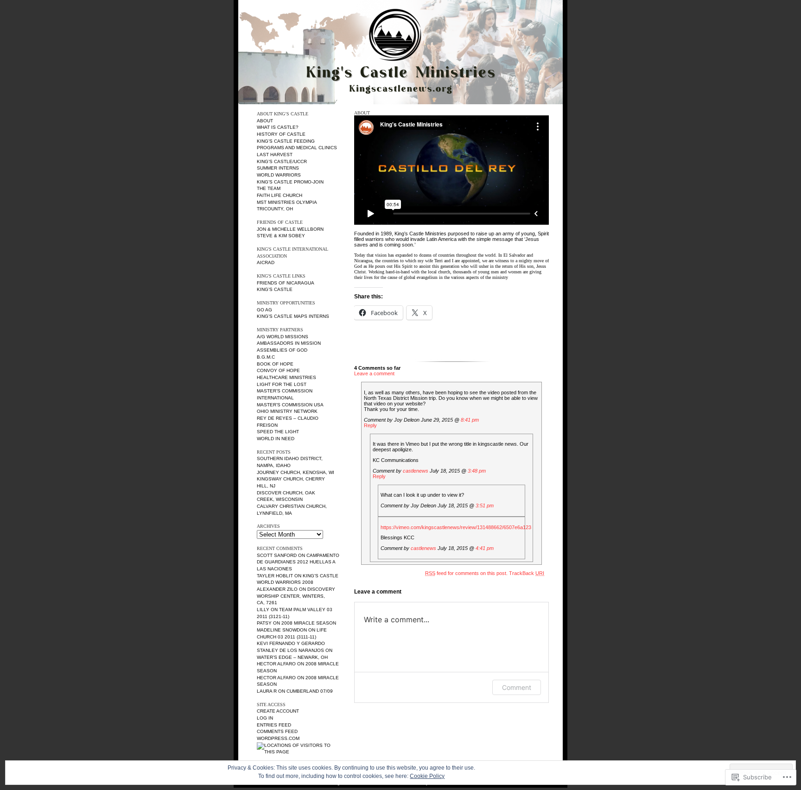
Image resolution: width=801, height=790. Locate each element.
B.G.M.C (266, 357)
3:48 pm (477, 471)
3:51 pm (485, 505)
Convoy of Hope (278, 370)
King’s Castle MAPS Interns (293, 316)
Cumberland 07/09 (309, 691)
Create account (278, 711)
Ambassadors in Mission (289, 343)
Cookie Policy (427, 776)
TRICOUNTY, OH (275, 208)
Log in (265, 717)
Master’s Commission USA (290, 404)
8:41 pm (470, 420)
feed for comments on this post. (466, 573)
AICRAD (265, 262)
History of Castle (281, 134)
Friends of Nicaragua (285, 282)
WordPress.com (278, 738)
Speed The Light (278, 431)
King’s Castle (274, 289)
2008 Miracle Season (308, 623)
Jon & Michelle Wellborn (290, 229)
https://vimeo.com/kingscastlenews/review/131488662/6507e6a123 (456, 527)
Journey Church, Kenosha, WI (295, 472)
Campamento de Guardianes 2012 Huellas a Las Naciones (298, 562)
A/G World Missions (282, 336)
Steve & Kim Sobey (281, 235)
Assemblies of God (282, 350)
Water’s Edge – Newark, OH (292, 657)
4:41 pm (485, 548)
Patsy (264, 623)
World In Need (275, 438)
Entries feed (274, 724)
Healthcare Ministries (286, 377)
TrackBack (526, 573)
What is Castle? (278, 127)
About (265, 120)
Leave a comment (374, 373)
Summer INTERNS (278, 168)
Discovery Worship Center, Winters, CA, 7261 (296, 596)
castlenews (415, 471)
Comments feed (277, 731)
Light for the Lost (281, 384)
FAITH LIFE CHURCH (279, 195)
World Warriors (279, 174)
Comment (516, 687)
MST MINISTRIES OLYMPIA (287, 202)
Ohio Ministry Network (287, 411)
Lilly (263, 609)
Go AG (264, 309)
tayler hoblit (275, 575)
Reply (370, 425)
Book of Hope (275, 364)
